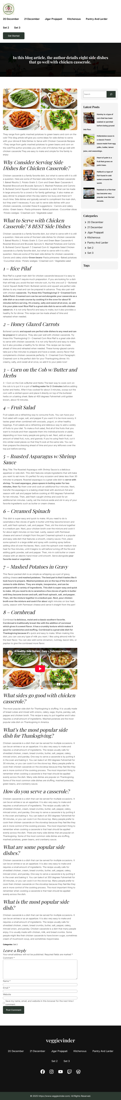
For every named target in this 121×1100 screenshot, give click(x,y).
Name (6, 981)
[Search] (111, 94)
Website (7, 994)
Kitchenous (93, 237)
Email (6, 987)
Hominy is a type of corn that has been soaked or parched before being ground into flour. (99, 122)
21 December (95, 227)
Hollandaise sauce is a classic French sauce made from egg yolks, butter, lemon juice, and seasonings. (99, 143)
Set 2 (15, 944)
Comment (9, 958)
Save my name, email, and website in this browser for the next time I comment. (39, 1003)
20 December (95, 222)
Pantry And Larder (97, 242)
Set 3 (90, 252)
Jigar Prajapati (95, 232)
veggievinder (60, 1040)
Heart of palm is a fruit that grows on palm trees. (104, 161)
